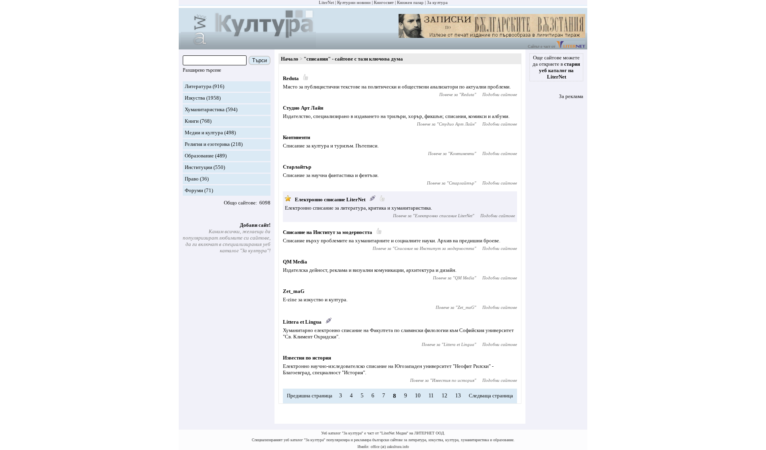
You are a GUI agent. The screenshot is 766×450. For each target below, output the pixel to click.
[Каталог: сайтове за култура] (248, 46)
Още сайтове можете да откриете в (556, 67)
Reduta (291, 78)
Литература (198, 86)
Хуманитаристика (205, 109)
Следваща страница (491, 396)
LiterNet (326, 2)
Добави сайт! (255, 225)
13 (458, 396)
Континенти (296, 137)
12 (444, 396)
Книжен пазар (410, 2)
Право (192, 179)
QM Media (295, 262)
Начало (289, 59)
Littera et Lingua (302, 322)
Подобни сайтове (499, 94)
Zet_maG (293, 291)
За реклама (571, 96)
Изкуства (195, 98)
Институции (198, 167)
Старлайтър (297, 167)
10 (418, 396)
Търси (259, 60)
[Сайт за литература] (570, 46)
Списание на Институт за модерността (327, 232)
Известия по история (307, 358)
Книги (192, 121)
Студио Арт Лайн (303, 108)
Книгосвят (384, 2)
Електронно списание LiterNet (330, 199)
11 (431, 396)
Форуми (194, 190)
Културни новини (354, 2)
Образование (199, 156)
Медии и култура (204, 133)
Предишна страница (309, 396)
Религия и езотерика (207, 144)
